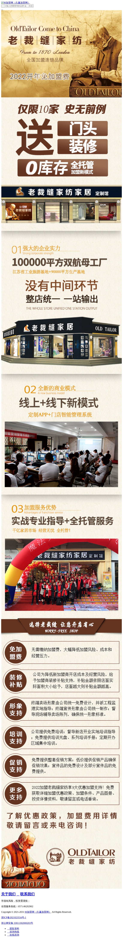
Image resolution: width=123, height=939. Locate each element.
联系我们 (27, 894)
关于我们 (8, 894)
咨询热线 (13, 931)
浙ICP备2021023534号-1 (13, 917)
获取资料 (13, 928)
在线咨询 (13, 935)
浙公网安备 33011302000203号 (17, 923)
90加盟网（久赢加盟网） (38, 912)
